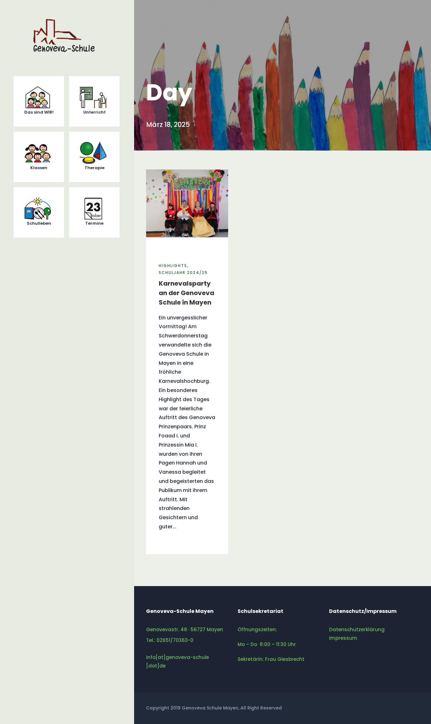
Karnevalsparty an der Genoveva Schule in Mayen (186, 293)
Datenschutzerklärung (357, 629)
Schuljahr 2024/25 (183, 272)
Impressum (343, 638)
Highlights (173, 265)
